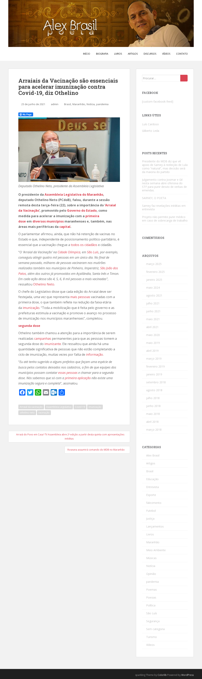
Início (86, 53)
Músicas (151, 558)
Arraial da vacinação (31, 407)
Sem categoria (155, 629)
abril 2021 (152, 327)
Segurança (153, 621)
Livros (118, 53)
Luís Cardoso (150, 124)
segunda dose (29, 326)
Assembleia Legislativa (58, 407)
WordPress (187, 675)
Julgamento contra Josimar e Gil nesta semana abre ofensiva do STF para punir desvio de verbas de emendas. (164, 185)
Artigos (133, 53)
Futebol (151, 511)
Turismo (151, 637)
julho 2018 (153, 398)
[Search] (184, 78)
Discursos (150, 53)
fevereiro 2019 (155, 366)
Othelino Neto (43, 284)
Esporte (151, 495)
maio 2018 (153, 414)
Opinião (151, 574)
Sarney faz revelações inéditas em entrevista (164, 207)
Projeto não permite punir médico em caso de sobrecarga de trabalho (165, 218)
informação (94, 354)
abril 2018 (152, 422)
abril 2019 (152, 351)
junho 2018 (153, 406)
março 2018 (154, 429)
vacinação (44, 412)
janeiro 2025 (154, 280)
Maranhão (78, 104)
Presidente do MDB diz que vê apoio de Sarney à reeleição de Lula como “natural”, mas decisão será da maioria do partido (165, 166)
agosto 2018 (154, 390)
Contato (182, 53)
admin (54, 104)
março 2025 (154, 264)
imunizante (52, 344)
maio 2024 (153, 287)
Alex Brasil (152, 455)
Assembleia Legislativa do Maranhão (74, 194)
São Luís (92, 252)
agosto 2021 (154, 295)
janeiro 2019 (154, 374)
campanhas (42, 338)
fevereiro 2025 (155, 272)
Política (150, 605)
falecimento (153, 503)
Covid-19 (80, 407)
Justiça (150, 518)
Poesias (151, 597)
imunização (31, 308)
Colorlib (162, 675)
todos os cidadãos (84, 245)
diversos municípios (48, 221)
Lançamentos (155, 526)
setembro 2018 (156, 382)
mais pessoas (80, 297)
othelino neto (27, 412)
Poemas (151, 589)
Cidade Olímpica (69, 252)
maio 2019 (153, 343)
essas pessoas (68, 372)
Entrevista (152, 487)
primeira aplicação (78, 378)
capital (64, 226)
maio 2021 (153, 319)
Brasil (67, 104)
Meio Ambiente (156, 550)
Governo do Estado (82, 210)
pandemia (102, 104)
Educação (152, 479)
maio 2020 (153, 335)
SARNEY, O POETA (154, 198)
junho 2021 (153, 311)
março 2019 (154, 358)
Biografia (102, 53)
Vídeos (166, 53)
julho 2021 (153, 303)
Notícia (91, 104)
